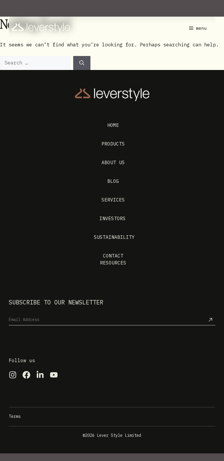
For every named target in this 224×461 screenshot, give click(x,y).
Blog (113, 181)
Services (113, 200)
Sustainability (114, 237)
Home (113, 125)
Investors (112, 218)
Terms (14, 416)
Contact (113, 256)
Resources (113, 263)
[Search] (81, 63)
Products (113, 144)
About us (113, 162)
